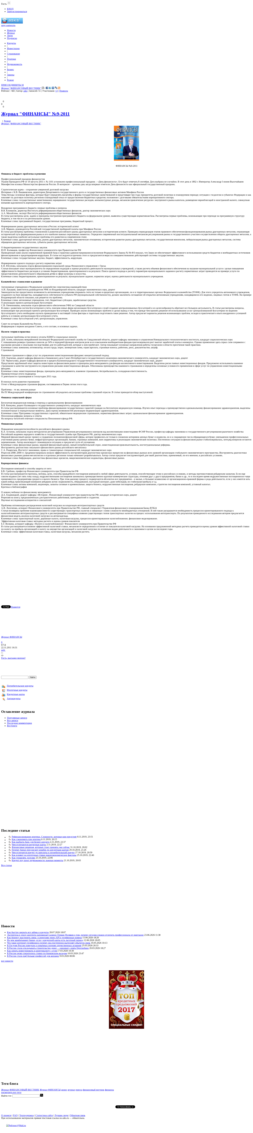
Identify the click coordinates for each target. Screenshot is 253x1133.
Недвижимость (14, 64)
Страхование (13, 53)
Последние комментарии (19, 723)
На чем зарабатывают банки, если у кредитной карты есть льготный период (45, 940)
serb (3, 650)
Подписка (12, 38)
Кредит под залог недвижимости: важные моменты (37, 860)
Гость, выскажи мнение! (13, 658)
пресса (79, 1090)
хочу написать (8, 25)
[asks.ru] (12, 22)
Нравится (15, 607)
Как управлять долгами (23, 858)
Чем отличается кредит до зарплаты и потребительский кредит (43, 852)
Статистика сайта (44, 1115)
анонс (64, 1090)
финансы (109, 1090)
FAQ (15, 1115)
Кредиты (11, 43)
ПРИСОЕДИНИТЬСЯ (12, 85)
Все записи (12, 720)
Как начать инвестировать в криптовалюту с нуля (32, 951)
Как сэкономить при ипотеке (26, 839)
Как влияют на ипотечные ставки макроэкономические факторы (44, 855)
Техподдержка (26, 1115)
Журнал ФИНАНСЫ (11, 637)
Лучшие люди (61, 1115)
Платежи (11, 59)
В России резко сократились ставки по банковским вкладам (37, 953)
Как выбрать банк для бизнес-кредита (30, 842)
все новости (7, 961)
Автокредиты (13, 698)
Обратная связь (77, 1115)
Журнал (11, 33)
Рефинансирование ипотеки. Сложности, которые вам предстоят (44, 836)
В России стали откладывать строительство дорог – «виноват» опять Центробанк (48, 948)
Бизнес (10, 69)
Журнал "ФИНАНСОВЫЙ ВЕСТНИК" (21, 88)
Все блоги (12, 725)
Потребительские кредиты (20, 686)
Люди (10, 35)
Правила (63, 91)
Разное (10, 80)
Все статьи (6, 865)
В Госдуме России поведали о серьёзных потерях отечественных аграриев (44, 945)
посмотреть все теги (11, 1092)
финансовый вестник (93, 1090)
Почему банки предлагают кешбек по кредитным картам (40, 850)
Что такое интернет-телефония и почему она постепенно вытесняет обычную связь (48, 943)
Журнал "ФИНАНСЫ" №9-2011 (35, 113)
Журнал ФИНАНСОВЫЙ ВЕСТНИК (20, 1090)
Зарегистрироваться (17, 11)
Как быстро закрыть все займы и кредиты (28, 932)
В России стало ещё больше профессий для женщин (33, 956)
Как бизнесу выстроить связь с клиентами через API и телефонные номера (44, 937)
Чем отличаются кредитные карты (29, 844)
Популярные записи (17, 718)
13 (56, 91)
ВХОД (10, 9)
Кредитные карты (16, 694)
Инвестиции (13, 48)
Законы (10, 75)
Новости (11, 30)
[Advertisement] (126, 565)
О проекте (6, 1115)
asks (25, 91)
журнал (71, 1090)
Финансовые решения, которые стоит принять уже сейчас (41, 847)
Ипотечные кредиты (17, 690)
